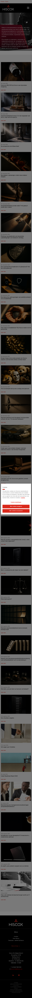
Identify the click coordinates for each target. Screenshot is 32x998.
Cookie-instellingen (16, 502)
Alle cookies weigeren (16, 506)
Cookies (23, 497)
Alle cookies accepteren (16, 510)
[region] (16, 499)
